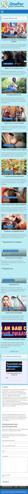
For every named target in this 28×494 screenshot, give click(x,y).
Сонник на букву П (8, 63)
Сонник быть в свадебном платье (14, 231)
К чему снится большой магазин (14, 176)
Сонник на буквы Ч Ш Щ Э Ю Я (10, 197)
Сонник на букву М (8, 335)
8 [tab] (20, 377)
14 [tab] (17, 380)
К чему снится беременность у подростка (14, 374)
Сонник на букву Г (8, 118)
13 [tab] (15, 380)
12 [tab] (13, 380)
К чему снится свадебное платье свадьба (14, 149)
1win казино (8, 416)
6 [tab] (16, 377)
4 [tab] (12, 377)
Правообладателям (7, 486)
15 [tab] (19, 380)
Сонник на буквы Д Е (8, 145)
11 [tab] (11, 380)
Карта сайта (22, 486)
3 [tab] (10, 377)
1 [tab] (6, 377)
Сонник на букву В (8, 308)
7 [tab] (18, 377)
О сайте (16, 486)
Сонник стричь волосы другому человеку (14, 204)
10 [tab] (9, 380)
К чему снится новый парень (13, 313)
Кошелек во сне (14, 284)
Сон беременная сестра (14, 95)
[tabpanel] (14, 368)
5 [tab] (14, 377)
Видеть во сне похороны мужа (14, 68)
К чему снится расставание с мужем (14, 339)
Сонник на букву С (8, 90)
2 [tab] (8, 377)
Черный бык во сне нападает (14, 258)
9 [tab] (7, 380)
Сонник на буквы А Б (8, 35)
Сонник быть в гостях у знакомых (14, 123)
